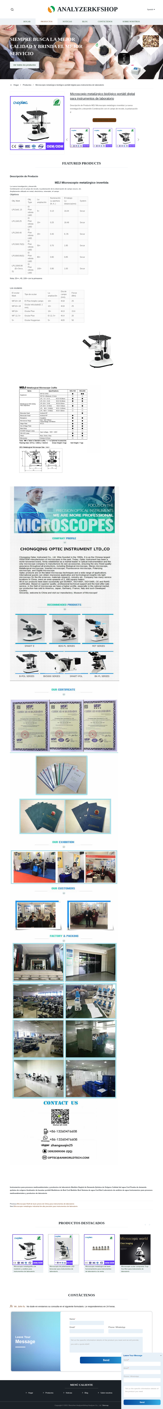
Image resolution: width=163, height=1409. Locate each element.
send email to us (106, 120)
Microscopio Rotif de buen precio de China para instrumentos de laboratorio (45, 1204)
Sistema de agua (88, 1190)
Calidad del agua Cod (121, 1187)
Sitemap (105, 1405)
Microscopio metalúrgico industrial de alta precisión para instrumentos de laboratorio (46, 1206)
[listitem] (81, 138)
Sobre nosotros (131, 22)
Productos (46, 22)
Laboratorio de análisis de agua (116, 1190)
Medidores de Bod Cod (60, 1190)
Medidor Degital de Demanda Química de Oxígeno (91, 1187)
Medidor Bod (76, 1190)
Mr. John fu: (19, 1306)
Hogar (26, 22)
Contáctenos (105, 22)
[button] (12, 10)
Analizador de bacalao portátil (38, 1190)
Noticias (67, 22)
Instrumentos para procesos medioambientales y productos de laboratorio (40, 1187)
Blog (85, 22)
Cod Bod (99, 1190)
